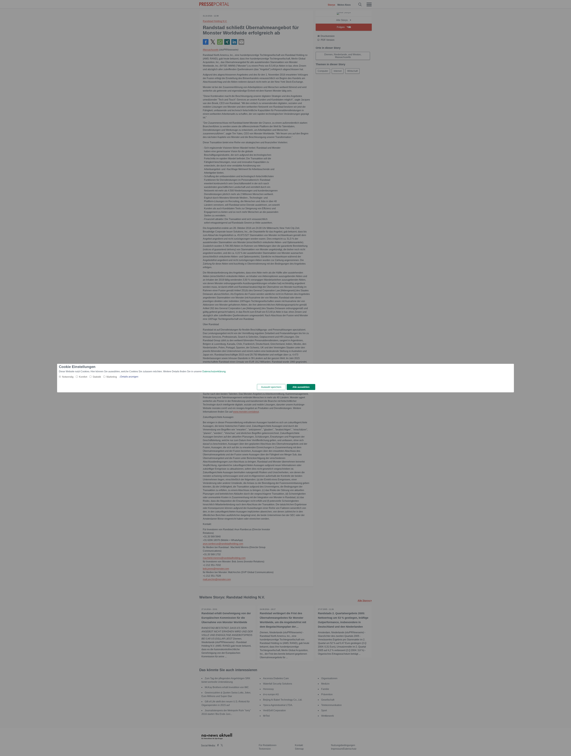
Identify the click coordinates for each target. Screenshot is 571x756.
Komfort (83, 377)
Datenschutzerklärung (214, 371)
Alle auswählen (301, 387)
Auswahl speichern (271, 387)
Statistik (97, 377)
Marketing (111, 377)
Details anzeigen (129, 376)
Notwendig (67, 377)
